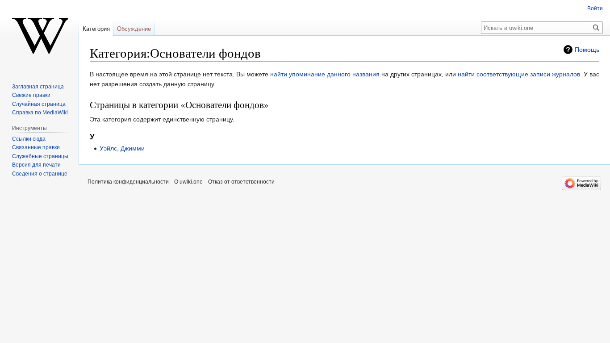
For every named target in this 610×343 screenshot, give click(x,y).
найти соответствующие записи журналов (519, 74)
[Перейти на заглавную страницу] (39, 35)
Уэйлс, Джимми (122, 148)
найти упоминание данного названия (325, 74)
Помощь (587, 49)
